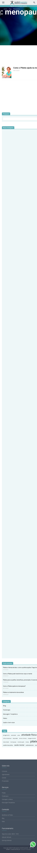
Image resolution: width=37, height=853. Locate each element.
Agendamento (5, 774)
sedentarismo (30, 745)
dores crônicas (22, 738)
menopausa (13, 742)
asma (18, 735)
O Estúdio (4, 771)
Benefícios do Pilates (7, 815)
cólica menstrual (7, 738)
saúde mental (19, 745)
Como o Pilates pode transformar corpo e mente (17, 673)
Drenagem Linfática (7, 799)
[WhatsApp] (33, 847)
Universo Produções (25, 849)
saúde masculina (8, 745)
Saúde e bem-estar (9, 722)
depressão (15, 738)
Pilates (5, 718)
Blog (4, 706)
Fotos (3, 821)
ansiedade (13, 735)
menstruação (21, 742)
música (27, 742)
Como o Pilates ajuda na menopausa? (14, 686)
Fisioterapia (6, 710)
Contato (4, 777)
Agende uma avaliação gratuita (18, 6)
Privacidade (5, 781)
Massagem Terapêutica (10, 714)
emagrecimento (32, 738)
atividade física (29, 735)
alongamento (6, 735)
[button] (34, 2)
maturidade (6, 742)
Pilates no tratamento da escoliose (13, 692)
